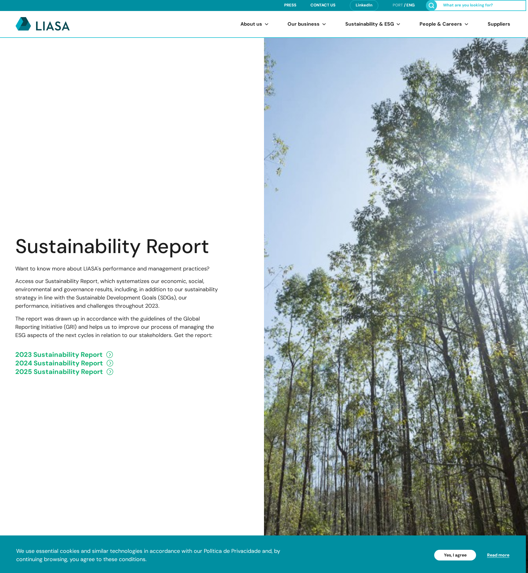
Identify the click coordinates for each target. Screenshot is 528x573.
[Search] (431, 5)
